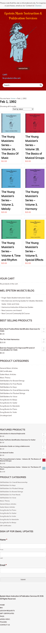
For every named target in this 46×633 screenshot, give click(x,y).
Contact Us (5, 625)
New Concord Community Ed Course (16, 313)
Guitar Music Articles (8, 374)
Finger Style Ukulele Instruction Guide (16, 298)
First (1, 549)
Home (13, 98)
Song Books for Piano (8, 409)
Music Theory (5, 378)
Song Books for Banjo (8, 400)
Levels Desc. (5, 619)
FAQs (2, 616)
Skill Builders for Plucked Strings (12, 393)
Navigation (23, 68)
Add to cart (11, 138)
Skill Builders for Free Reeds (11, 384)
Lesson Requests (7, 611)
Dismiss (38, 6)
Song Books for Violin (8, 412)
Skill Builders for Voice (8, 396)
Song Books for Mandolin (10, 406)
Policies (3, 622)
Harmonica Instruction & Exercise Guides (17, 307)
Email (3, 565)
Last (1, 558)
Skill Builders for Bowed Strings (12, 381)
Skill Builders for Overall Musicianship (14, 390)
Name (3, 539)
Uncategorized (6, 415)
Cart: (5, 75)
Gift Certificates (6, 371)
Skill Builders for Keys (8, 387)
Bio (1, 608)
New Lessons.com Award (12, 310)
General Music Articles (9, 368)
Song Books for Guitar (8, 403)
